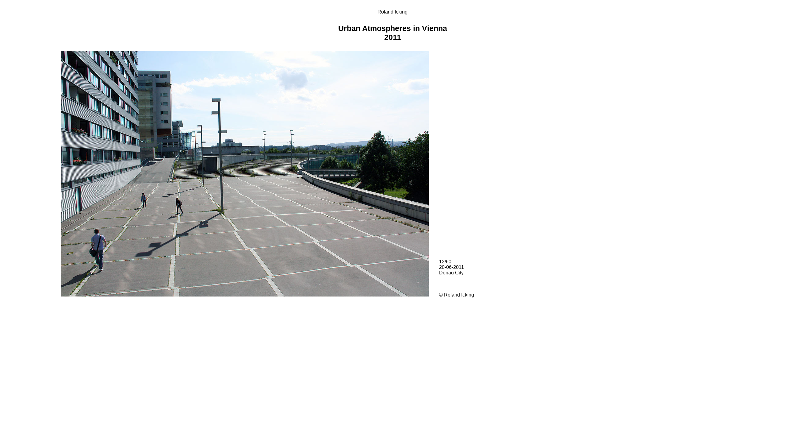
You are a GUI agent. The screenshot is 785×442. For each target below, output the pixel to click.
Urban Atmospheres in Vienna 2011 (392, 32)
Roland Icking (392, 11)
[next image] (245, 294)
